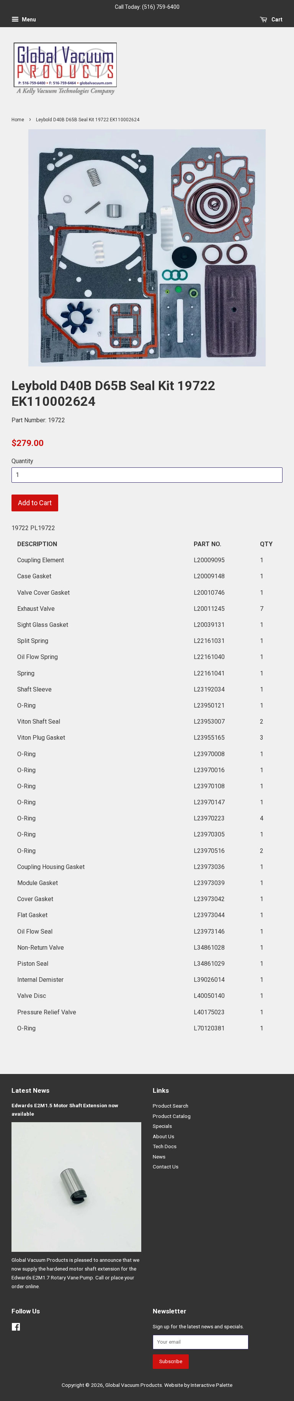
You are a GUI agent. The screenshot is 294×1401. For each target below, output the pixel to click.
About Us (163, 1136)
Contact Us (165, 1166)
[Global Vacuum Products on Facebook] (15, 1328)
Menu (28, 19)
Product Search (170, 1106)
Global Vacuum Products (133, 1385)
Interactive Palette (211, 1385)
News (159, 1157)
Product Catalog (172, 1116)
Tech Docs (164, 1146)
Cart (276, 19)
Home (17, 119)
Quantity (22, 461)
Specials (162, 1126)
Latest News (30, 1090)
